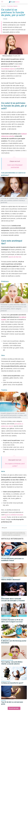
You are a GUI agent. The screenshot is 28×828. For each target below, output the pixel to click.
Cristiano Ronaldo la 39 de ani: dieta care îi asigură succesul (12, 621)
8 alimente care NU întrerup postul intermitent (13, 642)
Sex (2, 597)
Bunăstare (3, 6)
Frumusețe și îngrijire (12, 6)
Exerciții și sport (5, 556)
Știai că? (3, 700)
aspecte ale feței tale (14, 257)
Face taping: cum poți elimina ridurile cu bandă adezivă (11, 663)
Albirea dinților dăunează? (10, 579)
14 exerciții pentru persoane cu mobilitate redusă (12, 559)
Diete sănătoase (5, 639)
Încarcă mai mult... (14, 708)
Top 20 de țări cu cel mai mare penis (12, 703)
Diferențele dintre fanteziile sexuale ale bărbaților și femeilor (13, 600)
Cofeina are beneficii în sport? (12, 683)
